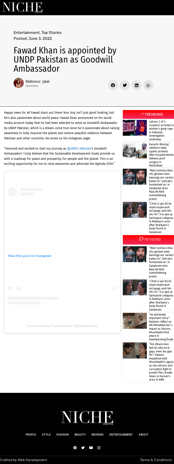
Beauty (80, 434)
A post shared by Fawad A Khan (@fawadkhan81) (62, 326)
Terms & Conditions (156, 460)
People (31, 434)
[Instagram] (99, 447)
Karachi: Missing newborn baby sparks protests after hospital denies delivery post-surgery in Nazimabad (161, 155)
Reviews (98, 434)
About (143, 434)
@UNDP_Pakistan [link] (79, 148)
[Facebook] (75, 447)
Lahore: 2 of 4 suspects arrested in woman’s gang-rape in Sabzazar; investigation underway (161, 130)
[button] (113, 85)
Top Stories (51, 32)
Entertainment (27, 32)
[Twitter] (83, 447)
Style (46, 434)
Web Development (32, 460)
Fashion (62, 434)
